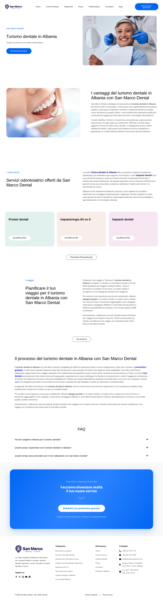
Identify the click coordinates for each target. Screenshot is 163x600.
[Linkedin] (30, 577)
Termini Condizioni (91, 595)
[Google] (23, 577)
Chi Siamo (109, 7)
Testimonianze (94, 7)
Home (38, 7)
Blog (120, 7)
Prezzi (80, 7)
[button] (81, 441)
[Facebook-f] (16, 577)
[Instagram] (20, 577)
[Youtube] (26, 577)
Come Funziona (52, 7)
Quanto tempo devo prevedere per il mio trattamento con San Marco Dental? (51, 456)
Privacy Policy (108, 595)
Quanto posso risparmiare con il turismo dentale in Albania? (43, 448)
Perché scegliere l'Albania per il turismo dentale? (38, 439)
